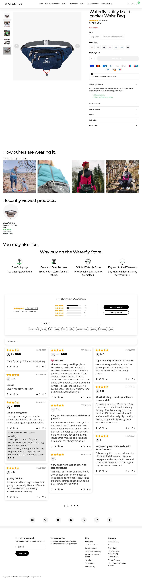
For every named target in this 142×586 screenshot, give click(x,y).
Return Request (90, 548)
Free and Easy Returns (54, 267)
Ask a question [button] (116, 312)
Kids (81, 4)
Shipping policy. (99, 95)
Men (63, 4)
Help (87, 538)
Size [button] (111, 329)
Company (112, 538)
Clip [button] (71, 329)
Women (73, 4)
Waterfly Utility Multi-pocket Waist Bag (10, 225)
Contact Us (89, 541)
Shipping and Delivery (93, 551)
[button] (94, 20)
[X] (84, 520)
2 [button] (67, 505)
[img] (13, 350)
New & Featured (51, 4)
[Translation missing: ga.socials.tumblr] (109, 520)
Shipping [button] (103, 329)
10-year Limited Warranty (122, 267)
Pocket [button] (93, 329)
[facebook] (71, 520)
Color (93, 42)
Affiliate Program (114, 560)
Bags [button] (57, 329)
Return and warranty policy (103, 97)
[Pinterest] (45, 520)
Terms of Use (90, 563)
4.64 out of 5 (31, 308)
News (110, 545)
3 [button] (71, 505)
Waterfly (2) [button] (33, 329)
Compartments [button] (82, 329)
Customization (106, 4)
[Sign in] (133, 3)
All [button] (51, 329)
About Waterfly (113, 541)
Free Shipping (19, 267)
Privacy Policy (90, 566)
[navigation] (17, 46)
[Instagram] (32, 520)
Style (91, 32)
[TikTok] (96, 520)
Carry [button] (64, 329)
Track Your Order (91, 545)
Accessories (92, 4)
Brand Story (112, 548)
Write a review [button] (116, 307)
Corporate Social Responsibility (114, 552)
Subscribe (22, 553)
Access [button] (43, 329)
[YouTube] (58, 520)
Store (41, 4)
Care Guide (89, 560)
